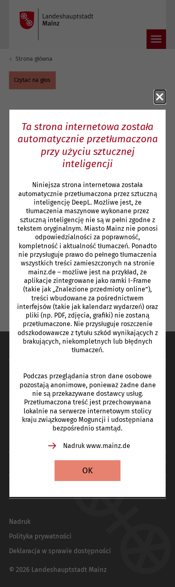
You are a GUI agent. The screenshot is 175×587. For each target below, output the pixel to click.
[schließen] (160, 97)
